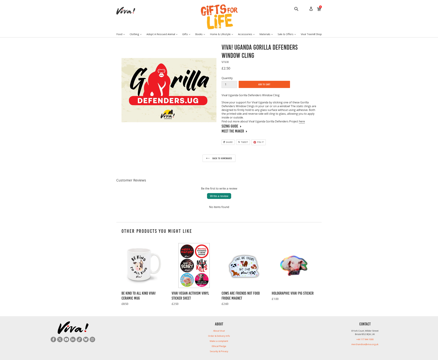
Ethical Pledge (219, 346)
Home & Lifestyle (223, 34)
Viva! (225, 62)
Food (122, 34)
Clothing (137, 34)
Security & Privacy (219, 351)
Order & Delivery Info (219, 335)
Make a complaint (219, 341)
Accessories (248, 34)
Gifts (188, 34)
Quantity (227, 78)
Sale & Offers (288, 34)
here (302, 121)
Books (201, 34)
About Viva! (219, 330)
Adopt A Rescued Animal (163, 34)
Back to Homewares (222, 158)
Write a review (219, 196)
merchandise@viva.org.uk (364, 344)
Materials (267, 34)
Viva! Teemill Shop (311, 34)
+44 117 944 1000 (364, 339)
